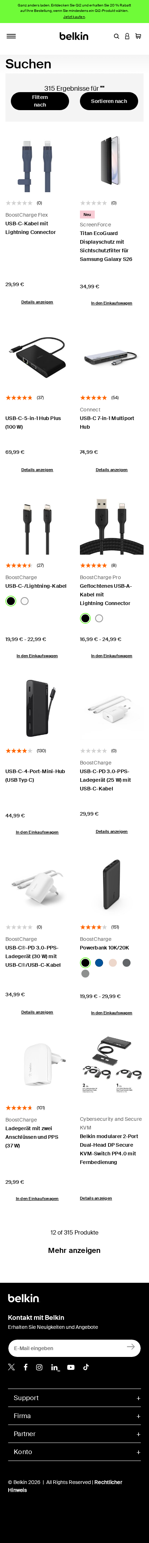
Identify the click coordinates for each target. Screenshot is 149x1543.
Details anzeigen (37, 301)
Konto (23, 1452)
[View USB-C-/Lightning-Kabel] (37, 523)
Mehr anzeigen (74, 1250)
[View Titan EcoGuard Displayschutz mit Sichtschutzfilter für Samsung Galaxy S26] (112, 160)
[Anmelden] (131, 1346)
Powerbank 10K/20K (104, 947)
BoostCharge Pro (100, 577)
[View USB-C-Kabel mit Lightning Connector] (37, 160)
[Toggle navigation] (11, 36)
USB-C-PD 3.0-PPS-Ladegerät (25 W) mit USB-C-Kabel (105, 780)
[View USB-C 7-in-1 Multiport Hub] (112, 355)
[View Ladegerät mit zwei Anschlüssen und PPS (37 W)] (37, 1065)
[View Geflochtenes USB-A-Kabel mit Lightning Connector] (112, 523)
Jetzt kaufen (74, 16)
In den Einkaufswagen (111, 303)
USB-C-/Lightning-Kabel (36, 586)
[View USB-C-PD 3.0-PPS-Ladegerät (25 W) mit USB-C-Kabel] (112, 708)
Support (26, 1398)
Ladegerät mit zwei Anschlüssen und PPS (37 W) (31, 1137)
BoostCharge (21, 577)
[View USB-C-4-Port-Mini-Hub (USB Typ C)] (37, 708)
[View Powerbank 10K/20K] (112, 884)
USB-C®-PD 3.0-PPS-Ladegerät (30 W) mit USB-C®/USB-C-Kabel (33, 956)
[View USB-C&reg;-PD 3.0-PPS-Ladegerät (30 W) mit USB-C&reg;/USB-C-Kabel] (37, 884)
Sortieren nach (109, 101)
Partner (24, 1434)
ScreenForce (95, 224)
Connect (90, 409)
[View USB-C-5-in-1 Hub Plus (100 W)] (37, 355)
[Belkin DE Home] (75, 35)
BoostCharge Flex (26, 215)
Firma (22, 1416)
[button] (116, 36)
